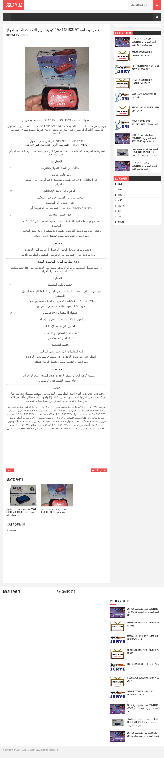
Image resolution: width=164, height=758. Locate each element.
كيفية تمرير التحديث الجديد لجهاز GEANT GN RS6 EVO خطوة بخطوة (54, 510)
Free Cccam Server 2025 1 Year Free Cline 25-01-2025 (145, 67)
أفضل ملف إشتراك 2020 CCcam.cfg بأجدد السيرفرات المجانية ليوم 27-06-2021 (144, 41)
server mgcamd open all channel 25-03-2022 (142, 81)
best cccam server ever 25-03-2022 (144, 95)
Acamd (120, 184)
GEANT (10, 470)
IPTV (119, 216)
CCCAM (120, 189)
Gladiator (121, 205)
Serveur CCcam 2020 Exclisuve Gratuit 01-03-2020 (145, 123)
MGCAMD (121, 222)
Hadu (120, 211)
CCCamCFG (121, 195)
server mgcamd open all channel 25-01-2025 (142, 54)
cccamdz (14, 4)
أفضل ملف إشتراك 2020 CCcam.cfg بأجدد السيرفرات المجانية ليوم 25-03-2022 (144, 138)
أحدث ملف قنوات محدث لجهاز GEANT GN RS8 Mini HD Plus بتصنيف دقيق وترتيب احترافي (21, 512)
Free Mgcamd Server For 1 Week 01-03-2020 (145, 109)
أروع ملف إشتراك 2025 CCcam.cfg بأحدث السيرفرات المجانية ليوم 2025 (144, 165)
